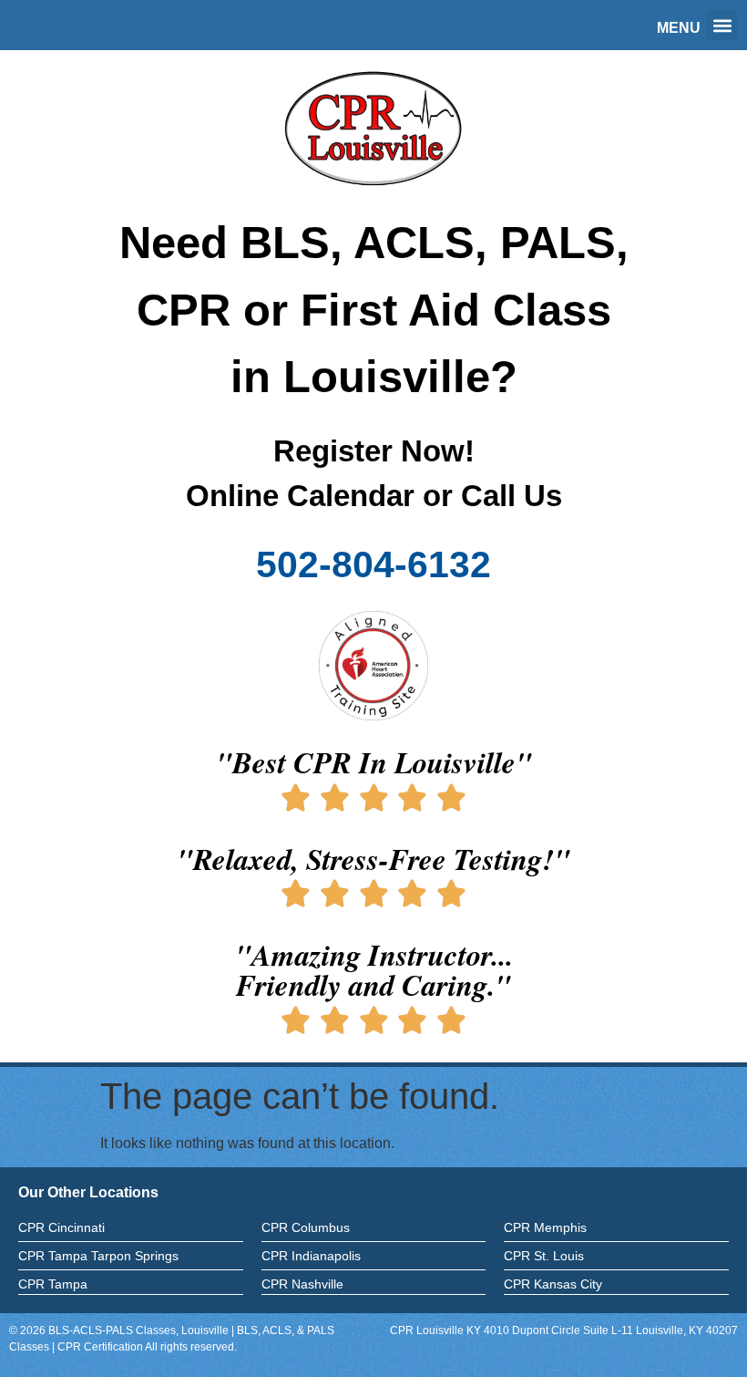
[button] (722, 25)
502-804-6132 (373, 564)
